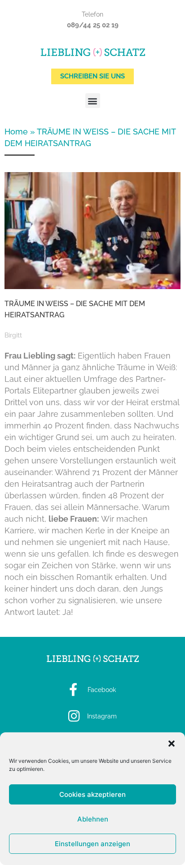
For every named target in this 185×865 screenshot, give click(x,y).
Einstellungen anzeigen (92, 843)
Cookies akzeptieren (92, 794)
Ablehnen (92, 819)
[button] (171, 743)
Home (16, 131)
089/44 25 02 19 (93, 25)
